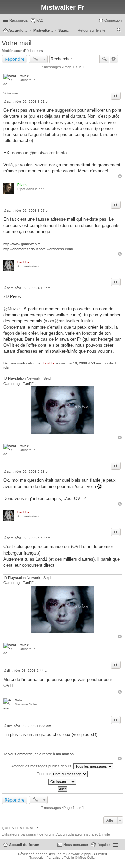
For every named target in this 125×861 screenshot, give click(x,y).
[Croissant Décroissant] (62, 782)
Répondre (14, 59)
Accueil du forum (24, 845)
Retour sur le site (91, 30)
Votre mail (16, 43)
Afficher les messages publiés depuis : (42, 766)
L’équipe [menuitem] (103, 845)
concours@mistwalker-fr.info (39, 152)
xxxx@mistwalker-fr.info (68, 320)
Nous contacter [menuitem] (75, 845)
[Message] (5, 101)
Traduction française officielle (51, 857)
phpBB (47, 854)
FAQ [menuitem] (40, 20)
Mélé (18, 700)
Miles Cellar (87, 857)
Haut (120, 176)
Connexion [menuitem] (113, 20)
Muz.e (24, 76)
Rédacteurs (33, 51)
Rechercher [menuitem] (119, 31)
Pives (22, 185)
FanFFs (23, 262)
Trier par (44, 774)
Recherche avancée (113, 59)
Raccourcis (18, 20)
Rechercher (104, 59)
